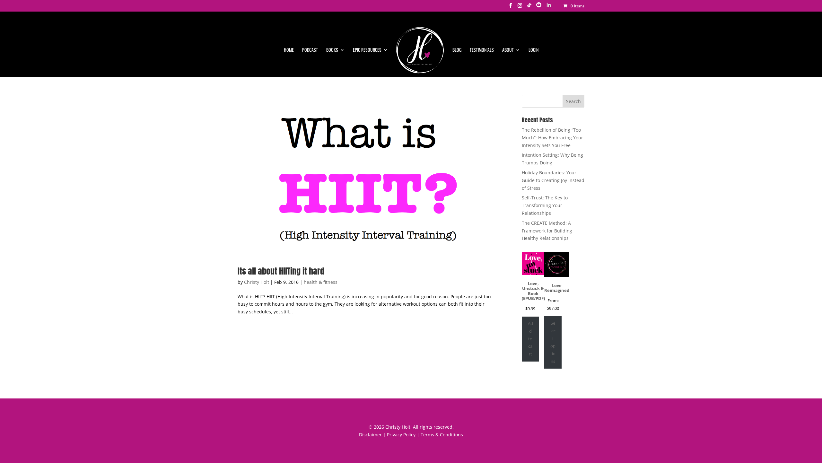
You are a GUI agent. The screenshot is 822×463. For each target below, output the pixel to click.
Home (289, 50)
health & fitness (320, 282)
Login (533, 50)
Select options (552, 342)
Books (332, 50)
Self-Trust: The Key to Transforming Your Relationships (545, 205)
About (508, 50)
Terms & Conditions (442, 435)
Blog (456, 50)
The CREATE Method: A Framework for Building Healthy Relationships (547, 230)
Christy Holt (256, 282)
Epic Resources (367, 50)
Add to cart (530, 338)
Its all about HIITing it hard (281, 271)
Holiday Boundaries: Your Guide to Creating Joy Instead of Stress (553, 180)
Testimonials (482, 50)
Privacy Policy (401, 435)
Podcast (310, 50)
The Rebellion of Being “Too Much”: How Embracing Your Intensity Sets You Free (552, 137)
